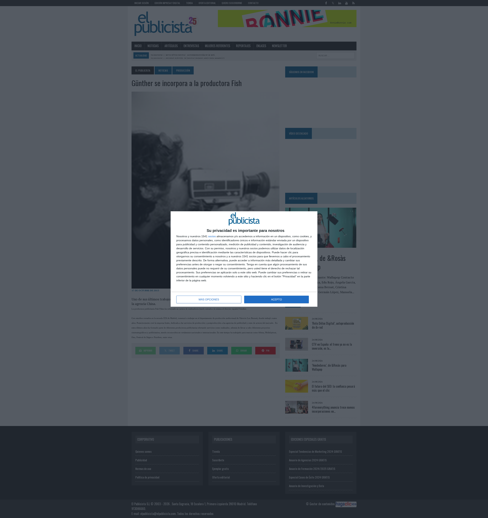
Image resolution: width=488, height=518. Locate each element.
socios (212, 236)
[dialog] (244, 259)
